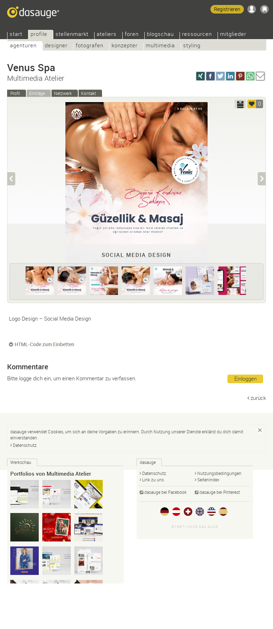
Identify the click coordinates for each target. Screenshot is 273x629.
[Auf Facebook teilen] (210, 76)
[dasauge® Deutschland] (164, 511)
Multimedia (160, 46)
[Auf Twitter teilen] (220, 76)
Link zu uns (153, 479)
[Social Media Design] (40, 280)
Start (16, 34)
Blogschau (160, 34)
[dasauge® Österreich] (176, 511)
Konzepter (125, 46)
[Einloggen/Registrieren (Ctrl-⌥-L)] (251, 9)
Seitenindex (208, 479)
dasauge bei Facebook (165, 492)
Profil (15, 93)
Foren (132, 34)
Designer (56, 46)
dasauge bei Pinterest (219, 492)
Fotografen (89, 46)
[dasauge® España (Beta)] (223, 511)
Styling (191, 46)
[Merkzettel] (264, 9)
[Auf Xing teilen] (200, 76)
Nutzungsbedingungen (219, 473)
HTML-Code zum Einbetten (44, 344)
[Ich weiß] (260, 430)
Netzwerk (63, 93)
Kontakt (88, 93)
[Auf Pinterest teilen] (240, 76)
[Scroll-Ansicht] (240, 104)
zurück (258, 397)
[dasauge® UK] (200, 511)
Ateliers (107, 34)
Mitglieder (233, 34)
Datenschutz (25, 445)
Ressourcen (197, 34)
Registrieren (227, 9)
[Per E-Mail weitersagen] (260, 76)
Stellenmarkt (72, 34)
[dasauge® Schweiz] (188, 511)
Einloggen (245, 378)
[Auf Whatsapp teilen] (250, 76)
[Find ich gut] (251, 104)
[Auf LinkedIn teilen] (230, 76)
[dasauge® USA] (211, 511)
